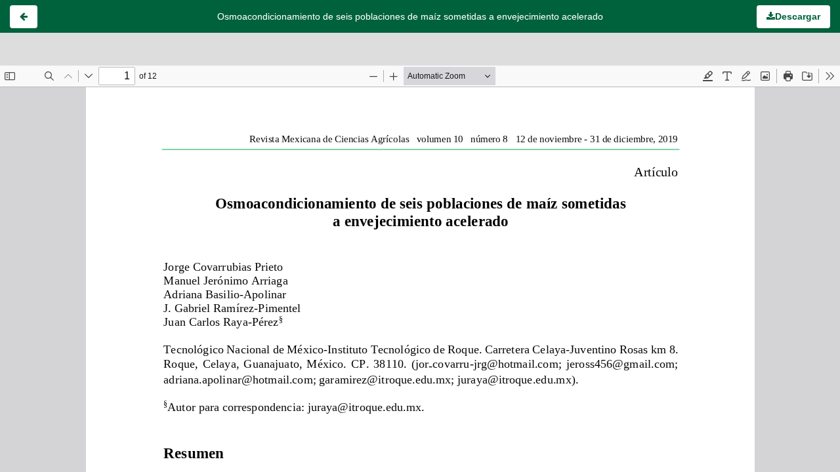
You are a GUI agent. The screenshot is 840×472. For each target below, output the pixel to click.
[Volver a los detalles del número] (23, 16)
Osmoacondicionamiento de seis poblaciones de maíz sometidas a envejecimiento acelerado (410, 16)
